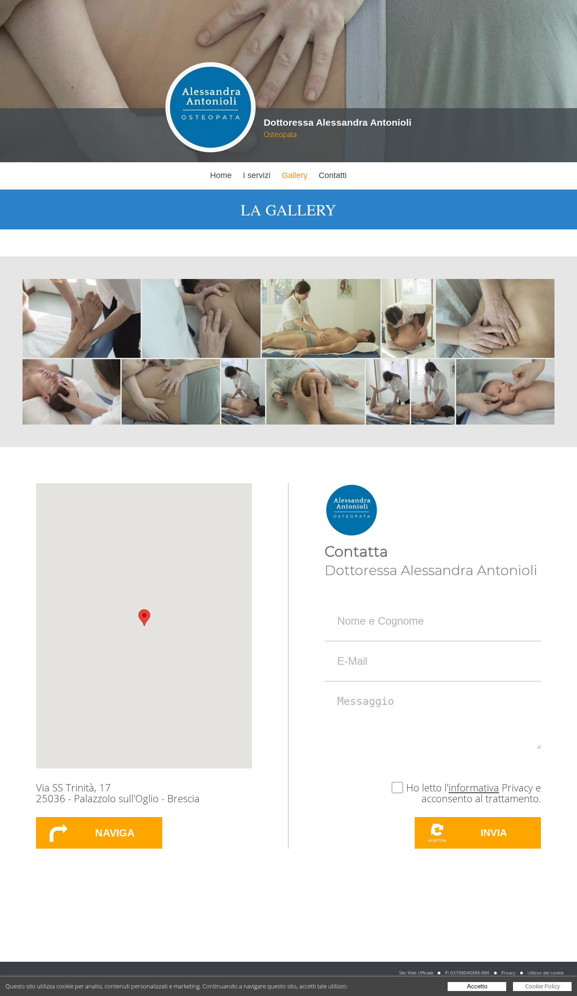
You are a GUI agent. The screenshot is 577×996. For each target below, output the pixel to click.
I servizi (256, 175)
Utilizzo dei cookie (545, 972)
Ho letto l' (427, 787)
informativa (474, 787)
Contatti (333, 175)
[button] (144, 617)
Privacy (508, 972)
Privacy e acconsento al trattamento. (481, 793)
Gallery (294, 175)
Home (221, 175)
